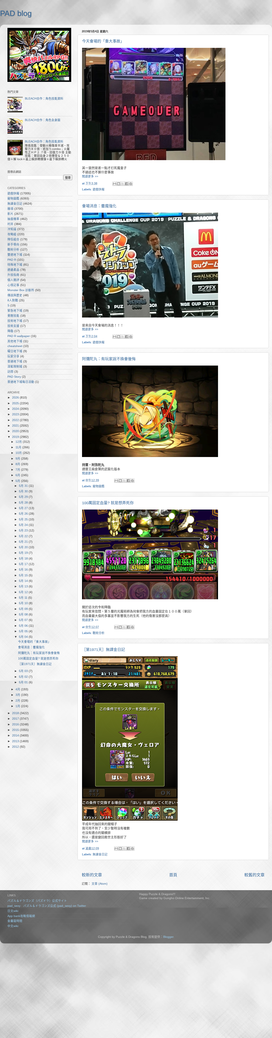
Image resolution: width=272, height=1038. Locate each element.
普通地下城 (14, 361)
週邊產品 (13, 269)
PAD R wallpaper (18, 336)
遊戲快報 (99, 189)
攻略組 (11, 234)
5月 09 (24, 609)
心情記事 (13, 285)
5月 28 (24, 502)
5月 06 (24, 625)
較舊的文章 (254, 875)
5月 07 (24, 620)
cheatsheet (14, 346)
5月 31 (24, 485)
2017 (16, 718)
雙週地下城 (14, 254)
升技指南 (13, 274)
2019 (16, 437)
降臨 (10, 331)
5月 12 (24, 592)
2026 (16, 397)
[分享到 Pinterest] (131, 184)
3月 (18, 694)
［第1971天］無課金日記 (103, 650)
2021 (16, 425)
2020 (16, 431)
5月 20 (24, 547)
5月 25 (24, 519)
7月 (18, 469)
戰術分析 (99, 633)
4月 (18, 689)
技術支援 (13, 325)
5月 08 (24, 614)
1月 (18, 706)
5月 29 (24, 496)
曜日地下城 (14, 351)
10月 (19, 452)
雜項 (10, 208)
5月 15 (24, 575)
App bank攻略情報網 (21, 916)
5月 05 (24, 631)
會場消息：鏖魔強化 (99, 206)
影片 (10, 213)
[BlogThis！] (118, 184)
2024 (16, 408)
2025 (16, 403)
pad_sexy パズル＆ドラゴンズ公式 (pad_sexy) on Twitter (46, 905)
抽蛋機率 (13, 219)
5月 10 (24, 603)
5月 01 (24, 682)
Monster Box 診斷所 (20, 290)
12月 (19, 441)
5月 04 (24, 636)
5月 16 (24, 569)
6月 (18, 475)
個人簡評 (13, 280)
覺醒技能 (13, 315)
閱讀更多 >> (90, 176)
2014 (16, 735)
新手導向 (13, 244)
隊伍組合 (13, 239)
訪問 (10, 371)
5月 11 (23, 597)
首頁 (173, 875)
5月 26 (24, 513)
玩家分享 (13, 356)
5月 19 (24, 552)
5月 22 (24, 536)
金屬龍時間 (14, 921)
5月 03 (24, 671)
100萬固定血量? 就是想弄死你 (108, 503)
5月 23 (24, 530)
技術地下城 (14, 320)
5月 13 (24, 586)
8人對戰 (12, 300)
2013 (16, 741)
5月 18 (24, 558)
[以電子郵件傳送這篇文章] (114, 184)
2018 (16, 713)
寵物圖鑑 (99, 486)
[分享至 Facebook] (127, 184)
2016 (16, 724)
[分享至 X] (122, 184)
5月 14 (24, 580)
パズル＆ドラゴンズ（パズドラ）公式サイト (37, 900)
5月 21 (24, 541)
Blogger (168, 936)
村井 (10, 224)
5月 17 (24, 564)
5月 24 (24, 525)
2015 (16, 730)
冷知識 (11, 229)
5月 (18, 481)
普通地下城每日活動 (20, 381)
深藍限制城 (14, 366)
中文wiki (12, 926)
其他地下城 (14, 341)
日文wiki (12, 911)
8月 (18, 464)
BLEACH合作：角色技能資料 (44, 98)
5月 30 (24, 491)
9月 (18, 458)
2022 (16, 420)
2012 (16, 746)
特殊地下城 (14, 264)
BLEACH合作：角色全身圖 (42, 120)
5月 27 (24, 508)
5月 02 (24, 676)
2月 (18, 700)
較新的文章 (92, 875)
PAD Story (14, 376)
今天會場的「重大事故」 (103, 41)
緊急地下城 (14, 310)
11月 (19, 447)
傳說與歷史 (14, 295)
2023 (16, 414)
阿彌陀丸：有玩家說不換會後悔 (109, 359)
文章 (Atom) (100, 883)
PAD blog (16, 13)
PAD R (11, 259)
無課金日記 (100, 854)
